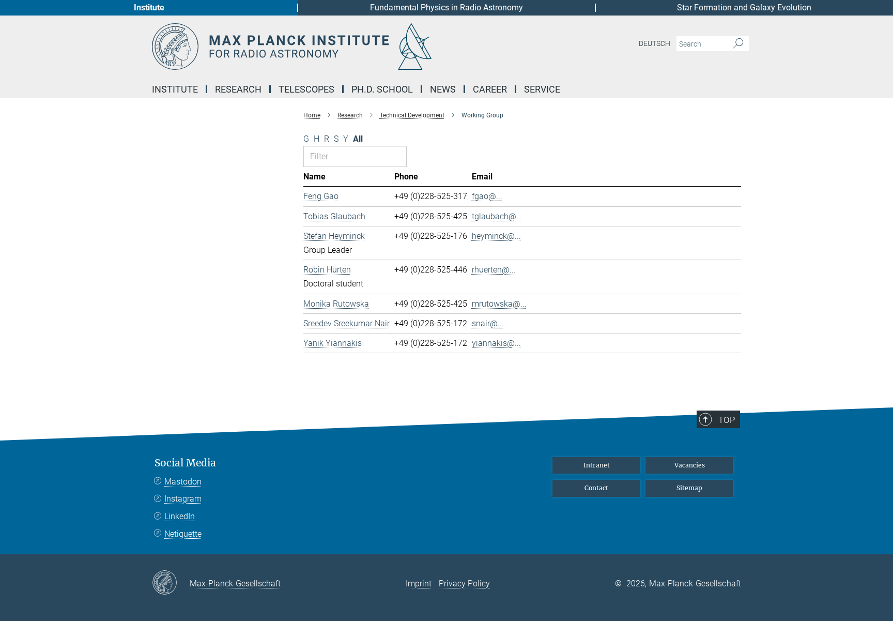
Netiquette (183, 534)
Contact (596, 488)
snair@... (488, 323)
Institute (149, 7)
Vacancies (689, 465)
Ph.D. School (382, 89)
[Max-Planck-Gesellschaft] (171, 583)
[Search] (738, 44)
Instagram (183, 499)
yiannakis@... (496, 343)
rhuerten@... (494, 270)
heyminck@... (496, 236)
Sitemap (689, 488)
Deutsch (654, 43)
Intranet (596, 465)
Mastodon (183, 482)
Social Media (185, 463)
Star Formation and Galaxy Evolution (744, 7)
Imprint (419, 583)
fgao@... (487, 196)
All (358, 139)
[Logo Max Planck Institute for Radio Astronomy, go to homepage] (346, 46)
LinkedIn (179, 516)
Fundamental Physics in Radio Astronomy (446, 7)
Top (726, 420)
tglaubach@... (497, 216)
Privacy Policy (464, 583)
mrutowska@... (499, 304)
